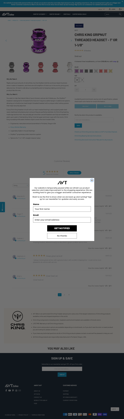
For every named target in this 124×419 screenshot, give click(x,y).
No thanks (62, 235)
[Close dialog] (91, 180)
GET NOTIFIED (62, 228)
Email (36, 215)
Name (36, 204)
